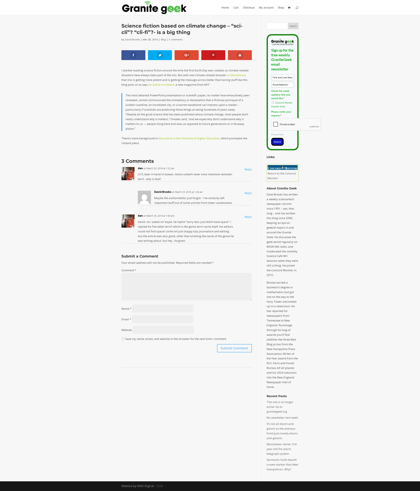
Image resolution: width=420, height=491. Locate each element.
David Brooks (132, 39)
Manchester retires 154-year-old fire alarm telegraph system (282, 449)
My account (266, 7)
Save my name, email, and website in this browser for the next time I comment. (176, 339)
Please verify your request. (281, 113)
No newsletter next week (282, 417)
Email (126, 319)
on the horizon (236, 75)
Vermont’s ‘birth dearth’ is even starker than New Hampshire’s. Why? (282, 464)
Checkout (249, 7)
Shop (281, 7)
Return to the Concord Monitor (282, 175)
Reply (248, 169)
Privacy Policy (277, 134)
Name (126, 308)
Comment (128, 270)
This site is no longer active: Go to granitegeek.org (280, 406)
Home (225, 7)
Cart (236, 7)
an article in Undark (161, 84)
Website (126, 330)
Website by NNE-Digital (137, 486)
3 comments (176, 39)
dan (140, 168)
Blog (163, 39)
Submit (277, 141)
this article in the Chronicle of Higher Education (189, 138)
